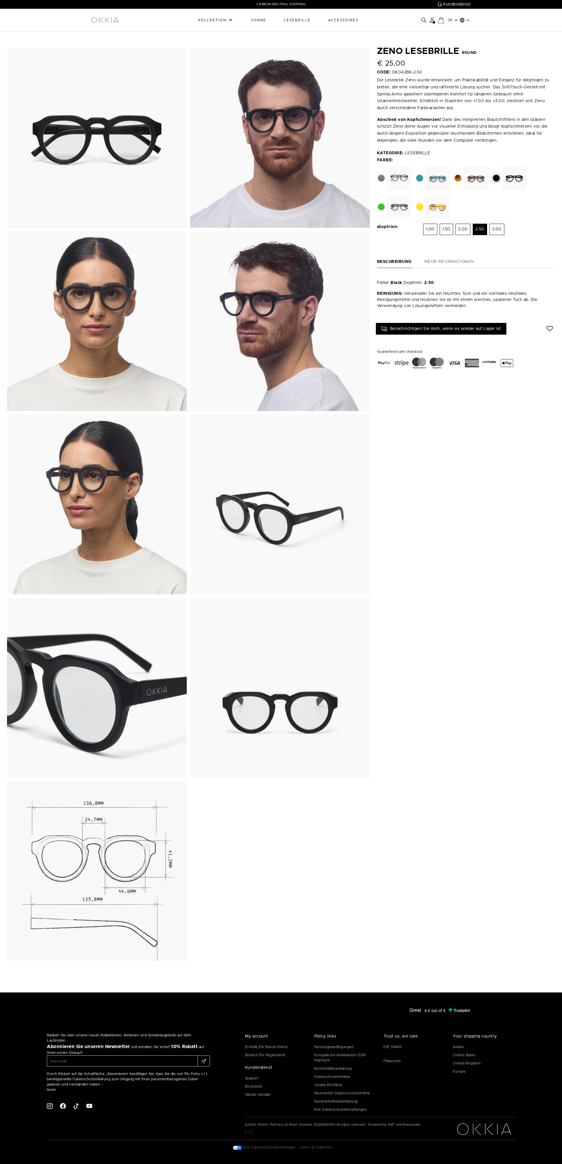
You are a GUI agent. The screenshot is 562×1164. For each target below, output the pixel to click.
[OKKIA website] (120, 20)
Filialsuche (392, 1061)
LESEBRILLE (297, 20)
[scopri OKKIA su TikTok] (76, 1105)
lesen (51, 1089)
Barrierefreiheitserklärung (336, 1101)
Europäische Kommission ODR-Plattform (340, 1057)
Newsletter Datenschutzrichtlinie (342, 1093)
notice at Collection (316, 1147)
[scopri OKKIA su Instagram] (50, 1105)
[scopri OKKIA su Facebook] (63, 1105)
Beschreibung (394, 262)
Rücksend (253, 1086)
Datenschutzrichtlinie (332, 1077)
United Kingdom (466, 1063)
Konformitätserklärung (333, 1068)
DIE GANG (392, 1047)
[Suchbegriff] (423, 20)
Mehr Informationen (449, 262)
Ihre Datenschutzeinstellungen (340, 1109)
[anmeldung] (432, 20)
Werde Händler (258, 1094)
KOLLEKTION (212, 20)
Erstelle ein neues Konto (266, 1047)
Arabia (458, 1047)
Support (252, 1078)
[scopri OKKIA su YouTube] (89, 1105)
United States (464, 1055)
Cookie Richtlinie (328, 1085)
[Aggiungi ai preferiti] (549, 328)
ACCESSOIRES (343, 20)
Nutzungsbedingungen (334, 1047)
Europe (459, 1071)
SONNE (258, 20)
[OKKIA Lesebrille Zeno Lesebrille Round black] (97, 138)
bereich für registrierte (265, 1055)
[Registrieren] (204, 1061)
